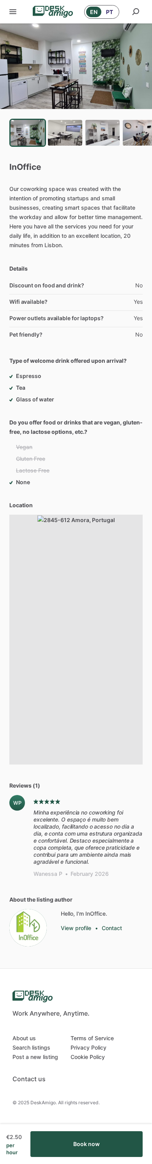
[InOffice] (28, 928)
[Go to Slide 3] (102, 133)
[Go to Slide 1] (27, 133)
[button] (76, 66)
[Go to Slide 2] (65, 133)
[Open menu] (13, 11)
